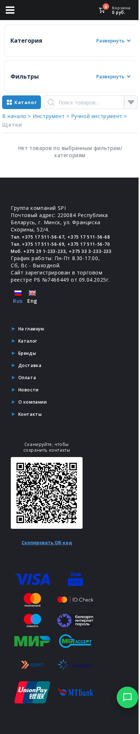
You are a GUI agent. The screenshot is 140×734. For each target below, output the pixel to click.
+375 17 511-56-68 (88, 237)
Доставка (30, 365)
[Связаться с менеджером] (127, 697)
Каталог (27, 341)
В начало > (16, 116)
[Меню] (10, 10)
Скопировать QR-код (47, 543)
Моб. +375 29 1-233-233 (38, 251)
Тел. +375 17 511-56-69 (37, 244)
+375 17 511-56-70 (88, 244)
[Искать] (51, 102)
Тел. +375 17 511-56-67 (37, 237)
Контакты (30, 414)
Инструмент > (51, 116)
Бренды (27, 353)
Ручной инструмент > (99, 116)
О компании (32, 402)
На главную (31, 329)
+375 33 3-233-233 (90, 251)
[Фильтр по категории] (131, 102)
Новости (28, 390)
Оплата (27, 378)
